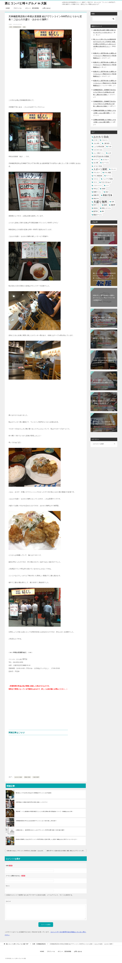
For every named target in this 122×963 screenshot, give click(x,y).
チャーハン (108, 175)
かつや (95, 140)
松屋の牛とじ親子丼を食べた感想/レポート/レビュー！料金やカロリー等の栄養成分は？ (104, 55)
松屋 (105, 205)
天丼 (112, 201)
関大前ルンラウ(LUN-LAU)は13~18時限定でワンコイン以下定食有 (33, 793)
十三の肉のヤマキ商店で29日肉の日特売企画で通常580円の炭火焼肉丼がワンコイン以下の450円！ (104, 360)
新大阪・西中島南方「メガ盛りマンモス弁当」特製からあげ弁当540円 (104, 319)
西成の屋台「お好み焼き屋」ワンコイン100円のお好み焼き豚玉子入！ (104, 256)
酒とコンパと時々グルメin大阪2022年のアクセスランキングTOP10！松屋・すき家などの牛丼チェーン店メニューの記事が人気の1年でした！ (104, 277)
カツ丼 (95, 163)
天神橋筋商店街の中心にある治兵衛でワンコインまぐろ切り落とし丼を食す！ (36, 820)
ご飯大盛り (107, 143)
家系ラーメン (96, 204)
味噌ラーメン (97, 192)
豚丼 (103, 211)
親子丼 (95, 211)
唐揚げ (107, 191)
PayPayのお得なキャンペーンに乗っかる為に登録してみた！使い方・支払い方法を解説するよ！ (104, 235)
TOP (17, 944)
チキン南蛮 (107, 172)
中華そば (95, 188)
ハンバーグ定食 (108, 179)
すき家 (109, 146)
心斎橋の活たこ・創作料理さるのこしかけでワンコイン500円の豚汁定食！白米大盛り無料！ (40, 830)
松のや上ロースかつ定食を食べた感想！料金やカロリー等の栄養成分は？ (104, 423)
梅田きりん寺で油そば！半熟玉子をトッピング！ (104, 339)
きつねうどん (104, 140)
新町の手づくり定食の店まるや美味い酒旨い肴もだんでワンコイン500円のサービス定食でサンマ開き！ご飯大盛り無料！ (67, 850)
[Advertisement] (46, 84)
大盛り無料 (36, 777)
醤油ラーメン (97, 215)
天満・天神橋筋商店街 (15, 27)
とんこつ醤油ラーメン (98, 153)
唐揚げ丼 (96, 195)
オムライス (96, 159)
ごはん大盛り (96, 143)
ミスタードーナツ (97, 185)
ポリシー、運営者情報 (32, 8)
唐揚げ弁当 (96, 198)
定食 (24, 27)
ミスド (107, 185)
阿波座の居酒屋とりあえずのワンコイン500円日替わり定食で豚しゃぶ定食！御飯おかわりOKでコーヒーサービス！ (46, 839)
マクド (95, 182)
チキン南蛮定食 (97, 175)
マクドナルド (106, 182)
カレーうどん (105, 162)
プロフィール (18, 8)
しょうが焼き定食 (98, 146)
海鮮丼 (113, 205)
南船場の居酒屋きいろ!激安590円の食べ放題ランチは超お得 (104, 402)
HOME (8, 8)
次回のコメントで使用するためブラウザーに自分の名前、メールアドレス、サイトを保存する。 (40, 895)
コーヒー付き (97, 166)
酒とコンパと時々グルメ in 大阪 (26, 3)
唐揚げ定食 (27, 777)
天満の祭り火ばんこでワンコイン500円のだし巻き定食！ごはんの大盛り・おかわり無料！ (26, 850)
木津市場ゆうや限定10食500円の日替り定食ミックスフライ (32, 802)
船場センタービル (106, 208)
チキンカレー (96, 172)
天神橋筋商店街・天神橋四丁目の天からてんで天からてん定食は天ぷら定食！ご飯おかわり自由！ (104, 92)
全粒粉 (103, 188)
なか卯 (109, 153)
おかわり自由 (18, 777)
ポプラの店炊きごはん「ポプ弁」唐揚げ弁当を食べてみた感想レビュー (104, 381)
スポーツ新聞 (100, 169)
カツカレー (106, 159)
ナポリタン (96, 178)
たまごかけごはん (98, 149)
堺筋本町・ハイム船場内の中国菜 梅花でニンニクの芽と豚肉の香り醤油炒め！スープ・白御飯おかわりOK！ (44, 811)
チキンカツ (113, 169)
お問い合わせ (47, 8)
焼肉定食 (95, 208)
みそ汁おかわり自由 (101, 156)
